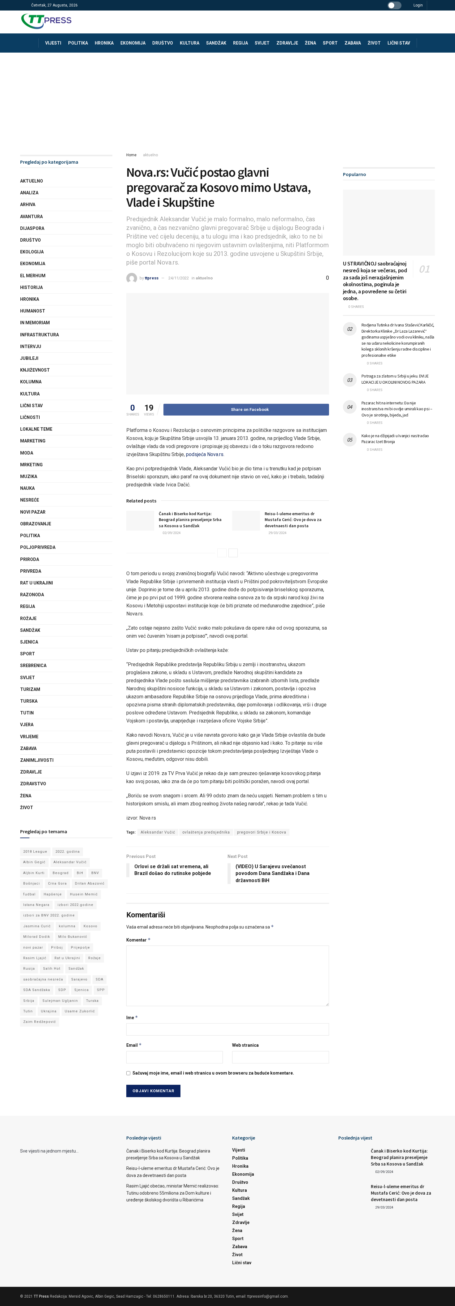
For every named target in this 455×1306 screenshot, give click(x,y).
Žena (310, 43)
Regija (240, 43)
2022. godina (67, 852)
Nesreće (29, 500)
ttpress (151, 278)
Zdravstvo (33, 783)
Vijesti (53, 43)
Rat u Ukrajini (36, 582)
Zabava (352, 43)
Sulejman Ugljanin (60, 1001)
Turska (28, 701)
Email (134, 1045)
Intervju (30, 346)
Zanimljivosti (37, 760)
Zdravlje (287, 43)
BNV (95, 873)
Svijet (262, 43)
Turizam (30, 689)
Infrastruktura (39, 334)
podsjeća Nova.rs (204, 454)
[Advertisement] (227, 99)
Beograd (61, 873)
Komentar (138, 940)
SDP (62, 990)
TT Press (41, 1296)
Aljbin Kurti (34, 873)
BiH (80, 873)
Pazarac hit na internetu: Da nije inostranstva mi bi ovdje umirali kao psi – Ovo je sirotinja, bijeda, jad (397, 409)
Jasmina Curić (37, 926)
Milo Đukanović (72, 937)
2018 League (35, 852)
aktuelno (150, 155)
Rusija (29, 969)
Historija (31, 287)
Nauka (27, 488)
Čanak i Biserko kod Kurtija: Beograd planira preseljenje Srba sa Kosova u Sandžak (190, 519)
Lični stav (399, 43)
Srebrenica (33, 665)
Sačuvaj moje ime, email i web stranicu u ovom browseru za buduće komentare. (213, 1073)
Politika (78, 43)
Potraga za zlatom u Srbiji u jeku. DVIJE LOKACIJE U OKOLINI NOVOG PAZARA (395, 379)
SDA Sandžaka (36, 990)
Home (131, 155)
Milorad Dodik (36, 937)
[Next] (233, 553)
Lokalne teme (36, 429)
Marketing (33, 440)
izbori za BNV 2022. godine (49, 915)
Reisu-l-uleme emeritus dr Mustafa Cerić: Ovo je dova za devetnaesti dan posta (293, 519)
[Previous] (222, 553)
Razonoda (32, 594)
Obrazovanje (35, 523)
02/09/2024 (171, 533)
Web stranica (245, 1045)
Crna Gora (57, 883)
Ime (132, 1017)
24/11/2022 (178, 278)
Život (374, 43)
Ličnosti (30, 417)
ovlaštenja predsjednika (206, 832)
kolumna (67, 926)
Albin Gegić (34, 862)
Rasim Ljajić (34, 958)
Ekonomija (132, 43)
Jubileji (29, 358)
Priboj (57, 948)
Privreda (30, 571)
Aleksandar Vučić (158, 832)
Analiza (29, 192)
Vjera (26, 724)
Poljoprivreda (37, 547)
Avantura (31, 216)
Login (418, 5)
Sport (330, 43)
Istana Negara (36, 905)
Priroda (29, 559)
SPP (101, 990)
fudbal (29, 894)
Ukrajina (49, 1011)
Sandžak (216, 43)
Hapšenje (53, 894)
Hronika (104, 43)
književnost (35, 370)
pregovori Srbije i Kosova (261, 832)
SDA (99, 979)
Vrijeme (29, 736)
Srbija (28, 1001)
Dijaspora (32, 228)
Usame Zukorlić (80, 1011)
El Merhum (33, 275)
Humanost (32, 310)
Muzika (28, 476)
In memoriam (35, 322)
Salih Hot (51, 969)
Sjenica (29, 642)
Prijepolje (80, 948)
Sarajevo (79, 979)
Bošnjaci (31, 883)
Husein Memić (84, 894)
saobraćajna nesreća (43, 979)
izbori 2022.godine (75, 905)
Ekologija (32, 251)
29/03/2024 (276, 533)
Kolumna (30, 381)
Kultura (189, 43)
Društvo (162, 43)
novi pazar (33, 948)
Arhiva (27, 204)
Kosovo (91, 926)
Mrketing (31, 464)
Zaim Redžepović (39, 1022)
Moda (26, 452)
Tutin (27, 712)
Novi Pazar (33, 512)
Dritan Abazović (90, 883)
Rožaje (28, 618)
